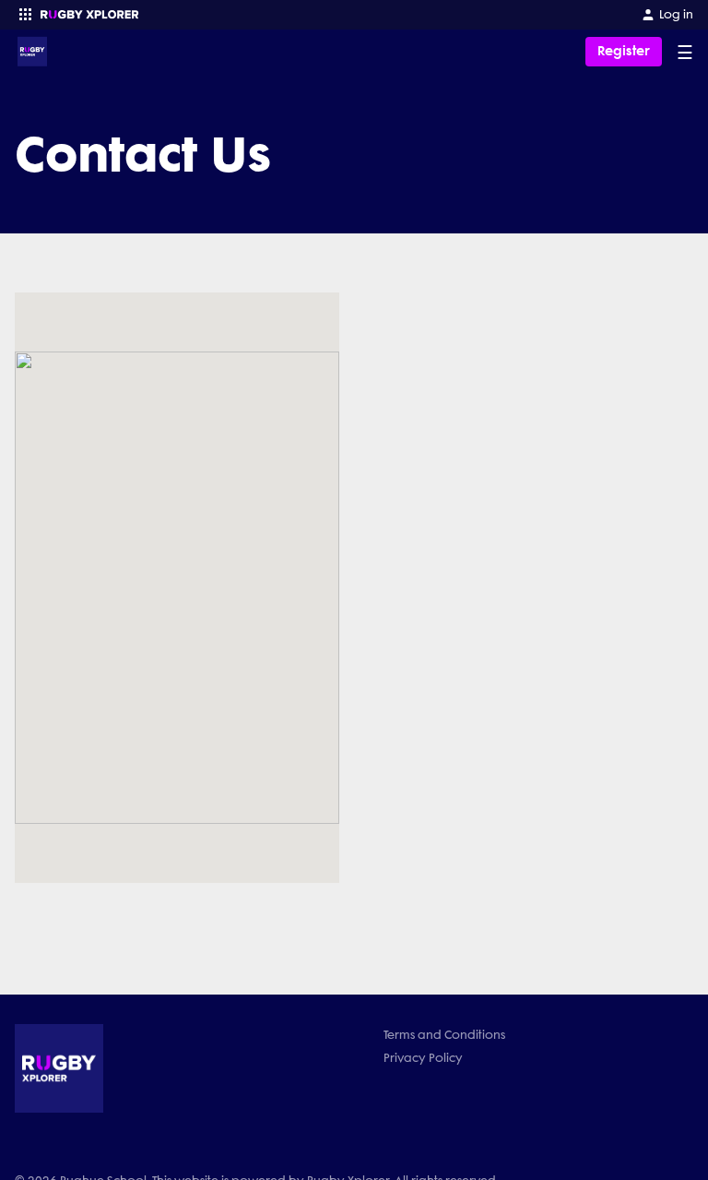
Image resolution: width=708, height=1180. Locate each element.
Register (623, 51)
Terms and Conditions (444, 1035)
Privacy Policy (423, 1058)
